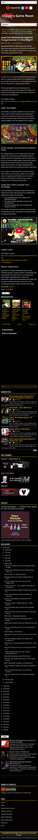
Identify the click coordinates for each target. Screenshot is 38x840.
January (7, 682)
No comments (17, 43)
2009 (4, 730)
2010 (4, 727)
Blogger (19, 835)
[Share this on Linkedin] (12, 289)
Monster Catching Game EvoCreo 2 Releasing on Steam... (19, 628)
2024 (4, 689)
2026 (4, 548)
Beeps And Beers (6, 811)
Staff (2, 805)
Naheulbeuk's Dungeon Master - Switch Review (21, 762)
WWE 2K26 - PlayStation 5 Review (15, 616)
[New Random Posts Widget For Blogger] (35, 450)
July (6, 552)
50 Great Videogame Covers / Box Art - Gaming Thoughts (23, 741)
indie (34, 29)
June (6, 555)
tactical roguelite (20, 31)
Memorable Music (7, 820)
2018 (4, 705)
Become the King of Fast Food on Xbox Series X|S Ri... (20, 648)
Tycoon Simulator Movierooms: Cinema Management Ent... (17, 652)
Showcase (4, 823)
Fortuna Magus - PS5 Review (13, 632)
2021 (4, 697)
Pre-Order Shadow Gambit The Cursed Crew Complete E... (18, 639)
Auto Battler (10, 29)
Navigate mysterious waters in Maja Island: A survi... (18, 578)
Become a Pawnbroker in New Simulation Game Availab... (19, 566)
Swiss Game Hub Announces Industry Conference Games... (20, 612)
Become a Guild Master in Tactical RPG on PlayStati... (17, 599)
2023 (4, 691)
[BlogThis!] (5, 293)
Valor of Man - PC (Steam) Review (15, 574)
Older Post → (33, 324)
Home (4, 29)
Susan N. (11, 287)
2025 (4, 686)
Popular (5, 736)
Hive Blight (28, 29)
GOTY (3, 826)
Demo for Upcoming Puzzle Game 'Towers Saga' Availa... (19, 659)
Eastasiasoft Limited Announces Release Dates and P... (20, 624)
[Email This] (3, 293)
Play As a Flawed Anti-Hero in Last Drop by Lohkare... (18, 671)
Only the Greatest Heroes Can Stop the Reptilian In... (19, 675)
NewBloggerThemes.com (30, 837)
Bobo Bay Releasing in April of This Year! (17, 656)
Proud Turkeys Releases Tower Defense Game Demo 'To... (19, 571)
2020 (4, 700)
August (7, 550)
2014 (4, 716)
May (6, 558)
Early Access (19, 29)
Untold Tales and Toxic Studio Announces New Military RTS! (16, 315)
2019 (4, 702)
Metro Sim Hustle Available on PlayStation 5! (18, 663)
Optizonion (10, 31)
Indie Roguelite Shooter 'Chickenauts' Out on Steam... (18, 619)
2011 (4, 724)
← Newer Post (5, 324)
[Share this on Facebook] (6, 289)
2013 (4, 719)
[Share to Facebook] (9, 293)
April (6, 561)
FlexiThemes (9, 837)
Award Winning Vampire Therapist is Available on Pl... (20, 666)
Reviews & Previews (7, 808)
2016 (4, 710)
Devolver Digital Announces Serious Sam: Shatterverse (17, 582)
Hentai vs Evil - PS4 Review (19, 752)
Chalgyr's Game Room (20, 833)
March (7, 563)
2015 (4, 713)
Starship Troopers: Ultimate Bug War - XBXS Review (18, 604)
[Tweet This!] (8, 289)
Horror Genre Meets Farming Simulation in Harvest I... (18, 595)
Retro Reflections (6, 817)
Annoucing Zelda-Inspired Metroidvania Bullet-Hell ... (19, 608)
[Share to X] (7, 293)
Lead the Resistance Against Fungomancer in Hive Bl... (20, 591)
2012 (4, 721)
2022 (4, 694)
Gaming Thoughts (6, 814)
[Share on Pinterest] (10, 289)
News (4, 31)
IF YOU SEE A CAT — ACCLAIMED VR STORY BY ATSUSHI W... (19, 586)
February (8, 679)
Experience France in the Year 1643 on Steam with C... (20, 635)
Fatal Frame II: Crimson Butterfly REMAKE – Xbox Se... (20, 644)
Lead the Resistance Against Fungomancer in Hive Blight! (17, 38)
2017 (4, 708)
